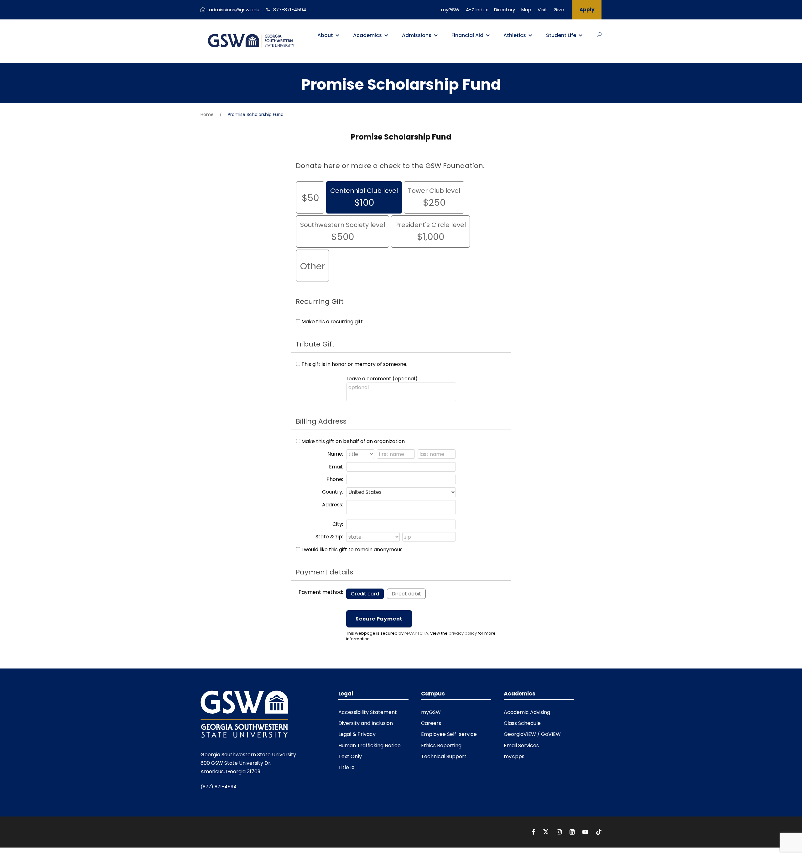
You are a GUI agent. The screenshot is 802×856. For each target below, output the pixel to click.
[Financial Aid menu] (487, 35)
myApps (514, 756)
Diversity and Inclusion (365, 723)
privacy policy (463, 633)
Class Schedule (522, 723)
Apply (587, 9)
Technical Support (443, 756)
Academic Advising (527, 712)
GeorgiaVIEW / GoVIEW (532, 734)
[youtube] (586, 832)
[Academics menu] (386, 35)
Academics (367, 35)
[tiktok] (599, 832)
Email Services (521, 745)
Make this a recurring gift (332, 321)
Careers (431, 723)
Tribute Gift (315, 344)
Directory (504, 9)
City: (337, 524)
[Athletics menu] (530, 35)
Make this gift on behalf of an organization (353, 441)
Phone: (334, 479)
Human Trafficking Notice (369, 745)
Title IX (346, 767)
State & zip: (329, 536)
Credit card (365, 593)
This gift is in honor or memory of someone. (354, 364)
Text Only (350, 756)
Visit (542, 9)
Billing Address (321, 421)
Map (526, 9)
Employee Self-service (449, 734)
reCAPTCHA (416, 633)
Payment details (324, 572)
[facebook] (534, 832)
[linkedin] (573, 832)
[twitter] (546, 832)
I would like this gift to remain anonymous (352, 549)
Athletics (514, 35)
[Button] (599, 34)
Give (559, 9)
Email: (336, 466)
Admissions (416, 35)
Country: (332, 491)
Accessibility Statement (367, 712)
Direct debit (406, 593)
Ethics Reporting (441, 745)
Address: (332, 504)
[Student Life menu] (580, 35)
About (325, 35)
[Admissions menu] (435, 35)
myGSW (450, 9)
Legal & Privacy (357, 734)
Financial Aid (467, 35)
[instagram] (560, 832)
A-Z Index (477, 9)
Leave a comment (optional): (382, 378)
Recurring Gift (320, 301)
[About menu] (337, 35)
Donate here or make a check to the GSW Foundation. (390, 166)
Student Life (561, 35)
